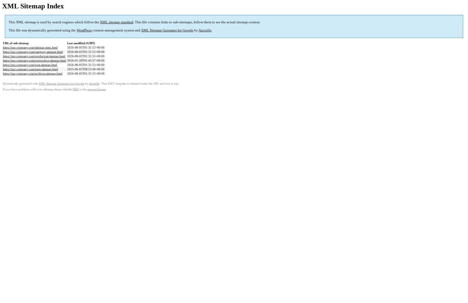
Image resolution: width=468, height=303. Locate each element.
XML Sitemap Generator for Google (167, 30)
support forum (96, 89)
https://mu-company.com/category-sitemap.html (33, 51)
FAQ (76, 89)
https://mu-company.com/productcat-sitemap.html (34, 56)
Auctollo (205, 30)
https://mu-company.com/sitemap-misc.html (30, 47)
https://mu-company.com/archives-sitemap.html (32, 73)
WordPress (84, 30)
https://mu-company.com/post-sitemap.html (30, 64)
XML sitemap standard (116, 22)
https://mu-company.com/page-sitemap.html (30, 69)
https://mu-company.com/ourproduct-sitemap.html (34, 60)
